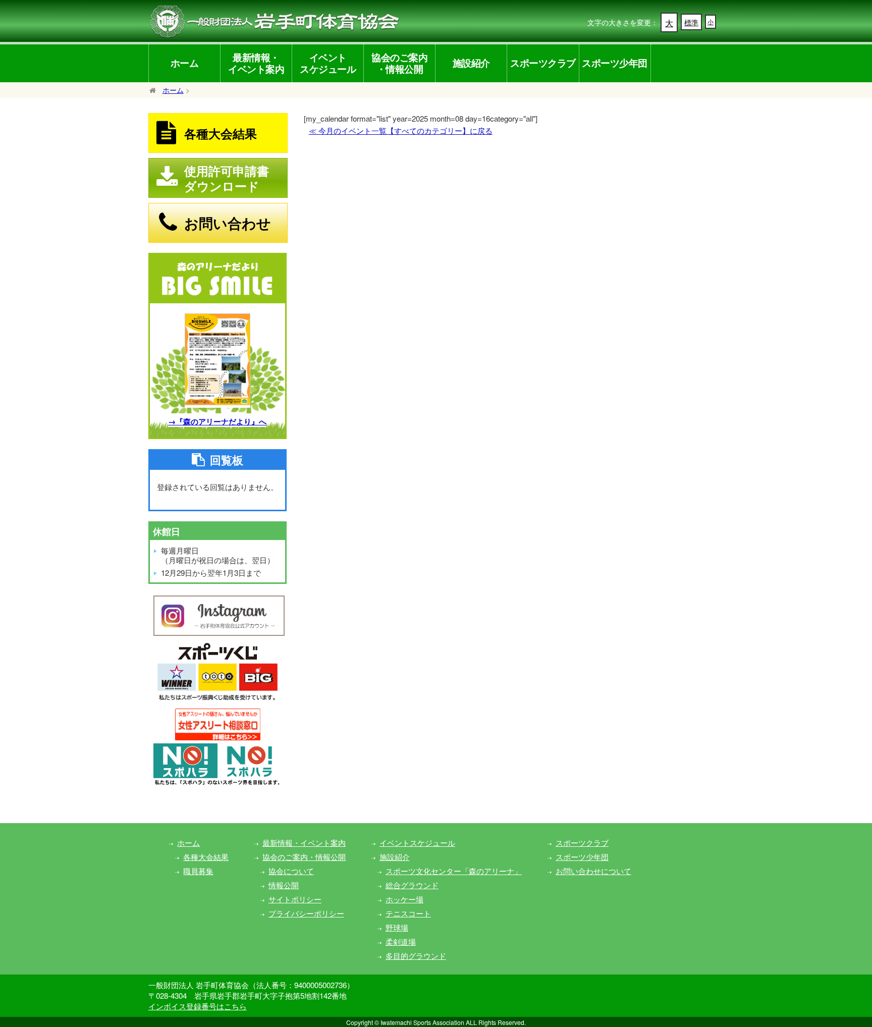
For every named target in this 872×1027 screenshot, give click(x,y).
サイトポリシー (294, 899)
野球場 (397, 927)
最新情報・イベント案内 (256, 62)
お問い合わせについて (593, 871)
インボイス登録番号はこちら (197, 1006)
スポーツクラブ (543, 63)
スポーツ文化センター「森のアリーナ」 (454, 871)
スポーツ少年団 (614, 63)
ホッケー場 (404, 899)
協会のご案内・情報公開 (399, 62)
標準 (691, 22)
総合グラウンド (412, 885)
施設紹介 (471, 63)
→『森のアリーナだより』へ (217, 421)
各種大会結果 (206, 856)
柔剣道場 (401, 941)
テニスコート (408, 913)
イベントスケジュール (328, 62)
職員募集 (198, 871)
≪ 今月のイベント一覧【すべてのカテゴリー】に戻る (401, 130)
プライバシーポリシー (306, 913)
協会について (291, 871)
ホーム (185, 63)
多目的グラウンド (416, 955)
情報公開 (283, 885)
